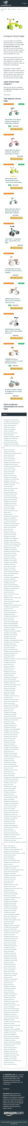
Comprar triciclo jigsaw (9, 431)
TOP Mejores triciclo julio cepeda (11, 1001)
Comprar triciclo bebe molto (10, 716)
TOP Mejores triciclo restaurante (11, 749)
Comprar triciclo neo (8, 599)
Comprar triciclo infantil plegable (11, 766)
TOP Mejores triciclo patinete (10, 581)
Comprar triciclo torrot (8, 768)
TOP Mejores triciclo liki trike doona (12, 862)
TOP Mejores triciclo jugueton (10, 993)
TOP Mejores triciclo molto (10, 877)
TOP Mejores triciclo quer (9, 668)
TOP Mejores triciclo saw (9, 582)
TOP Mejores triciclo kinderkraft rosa (12, 756)
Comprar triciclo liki (8, 514)
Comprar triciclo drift (8, 697)
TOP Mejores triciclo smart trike (11, 731)
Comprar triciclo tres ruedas (10, 566)
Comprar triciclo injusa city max (11, 488)
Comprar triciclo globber (9, 471)
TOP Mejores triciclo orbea (10, 964)
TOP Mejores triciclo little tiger (10, 549)
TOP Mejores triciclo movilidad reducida (13, 453)
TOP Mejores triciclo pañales (10, 1056)
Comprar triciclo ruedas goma (10, 908)
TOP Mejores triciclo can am (10, 440)
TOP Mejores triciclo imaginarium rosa (12, 544)
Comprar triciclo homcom (9, 823)
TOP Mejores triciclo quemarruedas (12, 834)
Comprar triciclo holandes (9, 629)
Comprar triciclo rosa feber (10, 855)
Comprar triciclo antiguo (9, 692)
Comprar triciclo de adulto (9, 688)
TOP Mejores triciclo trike (9, 899)
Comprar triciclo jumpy (9, 675)
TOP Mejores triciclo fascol (10, 610)
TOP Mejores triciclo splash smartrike (12, 919)
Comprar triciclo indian (9, 758)
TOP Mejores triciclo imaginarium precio (13, 605)
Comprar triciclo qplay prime (10, 955)
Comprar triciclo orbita (9, 490)
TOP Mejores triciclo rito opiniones (11, 695)
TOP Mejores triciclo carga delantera (12, 1029)
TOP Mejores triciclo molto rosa (11, 464)
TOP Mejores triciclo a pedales (11, 906)
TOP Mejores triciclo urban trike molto (12, 1060)
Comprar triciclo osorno (9, 751)
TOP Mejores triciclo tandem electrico (12, 684)
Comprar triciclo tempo (9, 793)
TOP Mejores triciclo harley (10, 638)
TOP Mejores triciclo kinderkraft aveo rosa (13, 849)
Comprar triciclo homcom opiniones (12, 586)
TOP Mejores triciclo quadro (10, 547)
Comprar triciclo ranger (9, 721)
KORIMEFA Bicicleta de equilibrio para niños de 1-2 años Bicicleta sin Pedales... (14, 361)
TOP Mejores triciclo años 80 (10, 555)
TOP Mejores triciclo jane (9, 614)
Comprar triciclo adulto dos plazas (11, 1008)
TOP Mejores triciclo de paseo (10, 805)
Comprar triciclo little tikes (9, 995)
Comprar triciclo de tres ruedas (11, 510)
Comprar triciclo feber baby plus (11, 625)
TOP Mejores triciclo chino (10, 981)
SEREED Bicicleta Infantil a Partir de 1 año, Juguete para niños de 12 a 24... (13, 300)
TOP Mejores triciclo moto (9, 660)
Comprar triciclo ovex (8, 882)
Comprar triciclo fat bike (9, 890)
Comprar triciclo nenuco (9, 656)
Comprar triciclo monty (9, 473)
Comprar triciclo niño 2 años (10, 806)
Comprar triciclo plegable (9, 508)
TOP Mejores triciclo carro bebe (11, 884)
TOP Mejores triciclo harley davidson (12, 1025)
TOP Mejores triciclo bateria (10, 762)
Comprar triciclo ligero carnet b (11, 734)
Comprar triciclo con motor (10, 886)
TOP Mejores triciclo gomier (10, 792)
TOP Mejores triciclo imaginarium (11, 538)
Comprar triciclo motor (9, 592)
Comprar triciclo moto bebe (10, 942)
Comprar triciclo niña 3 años (10, 475)
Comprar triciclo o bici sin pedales (11, 1010)
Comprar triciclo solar (8, 710)
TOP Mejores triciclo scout (10, 1040)
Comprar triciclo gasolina (9, 744)
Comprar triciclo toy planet (10, 788)
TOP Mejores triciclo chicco (10, 673)
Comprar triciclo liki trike (9, 740)
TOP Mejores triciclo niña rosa (10, 736)
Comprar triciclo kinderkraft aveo (11, 573)
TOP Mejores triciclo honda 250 (11, 779)
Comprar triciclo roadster (9, 808)
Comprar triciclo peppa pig (10, 429)
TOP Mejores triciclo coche (10, 636)
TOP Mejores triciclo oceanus (10, 501)
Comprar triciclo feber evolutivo (11, 442)
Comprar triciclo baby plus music (11, 781)
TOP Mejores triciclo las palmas (11, 677)
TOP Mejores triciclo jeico (9, 655)
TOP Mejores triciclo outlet (10, 742)
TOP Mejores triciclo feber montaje (11, 551)
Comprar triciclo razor (8, 771)
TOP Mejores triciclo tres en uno (11, 936)
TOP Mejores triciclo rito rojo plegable (12, 631)
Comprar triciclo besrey (9, 992)
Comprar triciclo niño (8, 608)
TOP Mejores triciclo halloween (11, 825)
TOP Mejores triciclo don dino (10, 945)
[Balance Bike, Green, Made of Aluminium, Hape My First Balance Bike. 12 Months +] (14, 112)
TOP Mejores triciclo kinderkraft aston (12, 1043)
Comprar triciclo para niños (10, 738)
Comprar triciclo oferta (9, 619)
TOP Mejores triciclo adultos (10, 975)
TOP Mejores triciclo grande (10, 532)
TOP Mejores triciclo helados (10, 477)
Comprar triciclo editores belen (11, 497)
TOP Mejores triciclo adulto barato (11, 732)
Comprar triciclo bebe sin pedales (11, 1018)
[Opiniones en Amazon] (14, 176)
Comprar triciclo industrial (9, 556)
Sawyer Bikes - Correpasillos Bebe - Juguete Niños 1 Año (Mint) (13, 240)
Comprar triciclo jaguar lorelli (10, 492)
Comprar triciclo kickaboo (9, 969)
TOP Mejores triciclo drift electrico (11, 588)
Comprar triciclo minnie (9, 999)
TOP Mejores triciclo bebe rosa (11, 438)
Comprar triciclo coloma (9, 1023)
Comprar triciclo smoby (9, 775)
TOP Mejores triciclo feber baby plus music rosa (14, 777)
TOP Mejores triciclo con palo (10, 795)
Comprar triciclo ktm (8, 486)
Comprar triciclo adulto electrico (11, 649)
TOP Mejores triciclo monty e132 (11, 827)
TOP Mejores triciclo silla (9, 484)
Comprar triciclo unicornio (9, 773)
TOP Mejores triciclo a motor (10, 782)
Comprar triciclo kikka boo (9, 458)
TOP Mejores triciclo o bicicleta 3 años (12, 597)
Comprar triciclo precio (9, 984)
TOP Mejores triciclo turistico (10, 903)
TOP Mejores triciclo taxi (9, 760)
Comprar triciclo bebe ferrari (10, 425)
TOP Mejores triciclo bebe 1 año (11, 699)
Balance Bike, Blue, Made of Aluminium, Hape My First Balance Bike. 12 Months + (12, 210)
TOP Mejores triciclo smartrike (10, 769)
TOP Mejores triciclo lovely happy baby (12, 875)
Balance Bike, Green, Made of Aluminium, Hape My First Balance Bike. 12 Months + (13, 121)
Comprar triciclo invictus (9, 618)
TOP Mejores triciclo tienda (10, 873)
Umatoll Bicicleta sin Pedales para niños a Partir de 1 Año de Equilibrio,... (13, 270)
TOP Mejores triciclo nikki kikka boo (12, 925)
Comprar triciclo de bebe (9, 647)
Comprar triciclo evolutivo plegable (11, 601)
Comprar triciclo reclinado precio (11, 423)
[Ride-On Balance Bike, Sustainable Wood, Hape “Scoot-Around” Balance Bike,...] (14, 170)
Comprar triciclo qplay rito (9, 845)
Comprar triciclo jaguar (9, 666)
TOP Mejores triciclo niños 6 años (11, 479)
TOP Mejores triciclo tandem (10, 714)
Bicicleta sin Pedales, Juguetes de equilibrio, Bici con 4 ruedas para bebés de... (13, 391)
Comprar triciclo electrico (9, 921)
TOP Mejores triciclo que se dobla (11, 1055)
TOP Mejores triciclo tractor (10, 662)
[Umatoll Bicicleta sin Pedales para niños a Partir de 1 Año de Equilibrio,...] (14, 261)
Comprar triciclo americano (10, 968)
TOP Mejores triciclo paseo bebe (11, 607)
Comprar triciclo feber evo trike (11, 797)
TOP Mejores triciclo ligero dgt (10, 519)
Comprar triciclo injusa (9, 1062)
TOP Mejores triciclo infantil (10, 840)
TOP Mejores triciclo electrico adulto (12, 462)
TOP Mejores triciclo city (9, 590)
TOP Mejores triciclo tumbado (10, 645)
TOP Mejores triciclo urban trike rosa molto (13, 1030)
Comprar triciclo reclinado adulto (11, 705)
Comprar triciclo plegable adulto (11, 621)
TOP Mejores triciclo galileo (10, 905)
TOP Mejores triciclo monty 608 (11, 706)
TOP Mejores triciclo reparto (10, 868)
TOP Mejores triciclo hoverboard (11, 803)
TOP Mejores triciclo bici (9, 1019)
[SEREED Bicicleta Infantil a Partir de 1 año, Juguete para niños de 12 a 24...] (14, 291)
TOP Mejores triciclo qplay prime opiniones (13, 640)
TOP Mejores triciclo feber (9, 912)
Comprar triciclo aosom (9, 881)
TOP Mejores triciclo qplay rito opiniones (13, 718)
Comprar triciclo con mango (10, 553)
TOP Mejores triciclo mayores (10, 745)
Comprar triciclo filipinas (9, 1006)
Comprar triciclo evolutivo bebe (11, 832)
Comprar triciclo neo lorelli (9, 966)
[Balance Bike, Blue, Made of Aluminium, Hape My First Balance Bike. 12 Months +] (14, 201)
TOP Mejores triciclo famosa (10, 503)
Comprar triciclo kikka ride (9, 579)
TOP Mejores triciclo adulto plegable (12, 729)
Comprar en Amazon (17, 129)
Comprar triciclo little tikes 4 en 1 (11, 653)
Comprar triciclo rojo (8, 982)
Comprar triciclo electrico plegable (11, 1036)
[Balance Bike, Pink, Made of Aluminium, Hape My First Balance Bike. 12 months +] (14, 142)
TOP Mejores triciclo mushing (10, 958)
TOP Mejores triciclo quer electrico (11, 1038)
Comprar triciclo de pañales (10, 534)
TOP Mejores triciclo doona (10, 671)
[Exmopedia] (6, 3)
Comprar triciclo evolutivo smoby (11, 594)
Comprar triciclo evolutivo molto (11, 938)
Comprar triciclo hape (8, 575)
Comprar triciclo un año (9, 1045)
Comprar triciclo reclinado (9, 568)
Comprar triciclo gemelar (9, 703)
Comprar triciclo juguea (9, 790)
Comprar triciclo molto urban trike (11, 851)
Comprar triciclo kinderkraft (10, 679)
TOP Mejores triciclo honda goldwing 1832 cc (14, 869)
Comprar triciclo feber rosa (10, 831)
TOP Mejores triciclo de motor (10, 960)
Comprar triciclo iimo (8, 603)
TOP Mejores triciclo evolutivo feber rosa (13, 888)
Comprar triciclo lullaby (9, 951)
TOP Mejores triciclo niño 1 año (11, 1051)
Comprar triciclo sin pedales (10, 918)
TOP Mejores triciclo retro (9, 947)
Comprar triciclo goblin (9, 856)
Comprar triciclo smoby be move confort (13, 838)
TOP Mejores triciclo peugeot (10, 560)
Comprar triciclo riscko (9, 664)
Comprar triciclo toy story (9, 460)
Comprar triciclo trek (8, 864)
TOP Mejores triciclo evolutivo (10, 755)
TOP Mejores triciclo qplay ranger (11, 927)
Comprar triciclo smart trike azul (11, 812)
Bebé (9, 9)
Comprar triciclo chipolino (9, 427)
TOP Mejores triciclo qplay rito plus (11, 482)
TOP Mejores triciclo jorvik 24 (10, 892)
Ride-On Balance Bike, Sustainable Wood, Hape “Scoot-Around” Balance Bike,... (14, 180)
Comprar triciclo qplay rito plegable (11, 914)
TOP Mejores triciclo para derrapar (11, 542)
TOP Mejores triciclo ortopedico (11, 901)
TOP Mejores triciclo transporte (11, 616)
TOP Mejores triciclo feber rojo (10, 814)
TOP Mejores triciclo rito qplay (10, 634)
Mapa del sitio (14, 1123)
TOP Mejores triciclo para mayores (11, 436)
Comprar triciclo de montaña (10, 1064)
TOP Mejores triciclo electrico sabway (12, 930)
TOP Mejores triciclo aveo (9, 682)
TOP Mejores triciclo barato (10, 988)
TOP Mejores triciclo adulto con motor (12, 816)
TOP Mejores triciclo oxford (10, 1032)
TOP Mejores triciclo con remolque (11, 642)
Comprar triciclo (7, 512)
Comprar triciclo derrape (9, 971)
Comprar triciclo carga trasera (10, 499)
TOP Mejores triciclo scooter (10, 940)
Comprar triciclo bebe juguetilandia (11, 681)
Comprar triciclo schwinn (9, 934)
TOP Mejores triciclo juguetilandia (11, 577)
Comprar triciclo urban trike (10, 764)
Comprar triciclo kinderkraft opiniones (12, 897)
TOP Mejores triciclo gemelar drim (11, 866)
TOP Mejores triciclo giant (9, 690)
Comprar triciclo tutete (9, 962)
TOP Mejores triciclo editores (10, 540)
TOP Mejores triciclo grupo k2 (10, 753)
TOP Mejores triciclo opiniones (10, 562)
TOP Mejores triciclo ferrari (10, 644)
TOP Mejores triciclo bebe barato (11, 419)
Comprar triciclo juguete (9, 799)
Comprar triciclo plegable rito (10, 1034)
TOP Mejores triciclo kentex (10, 953)
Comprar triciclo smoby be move (11, 1012)
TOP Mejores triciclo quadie (10, 712)
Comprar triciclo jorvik (8, 829)
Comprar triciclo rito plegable (10, 949)
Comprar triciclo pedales (9, 451)
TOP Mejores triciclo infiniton (10, 632)
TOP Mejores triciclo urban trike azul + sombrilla (14, 853)
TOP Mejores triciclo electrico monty (12, 421)
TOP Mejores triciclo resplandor (11, 818)
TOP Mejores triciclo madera (10, 1058)
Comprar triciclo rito (8, 977)
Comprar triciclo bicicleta (9, 468)
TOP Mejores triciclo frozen (10, 895)
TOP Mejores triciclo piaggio (10, 786)
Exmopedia (3, 9)
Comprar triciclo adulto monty (10, 916)
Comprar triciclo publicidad (10, 518)
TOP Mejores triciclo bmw (9, 564)
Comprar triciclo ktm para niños (11, 701)
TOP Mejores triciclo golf (9, 693)
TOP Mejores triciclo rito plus (10, 956)
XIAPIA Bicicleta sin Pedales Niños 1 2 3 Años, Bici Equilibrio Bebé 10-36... (13, 331)
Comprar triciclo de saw (9, 449)
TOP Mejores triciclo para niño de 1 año (13, 627)
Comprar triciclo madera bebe (10, 432)
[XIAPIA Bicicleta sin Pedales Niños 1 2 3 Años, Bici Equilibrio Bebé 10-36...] (14, 321)
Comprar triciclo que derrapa (10, 1047)
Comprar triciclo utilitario (9, 507)
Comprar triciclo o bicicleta (10, 469)
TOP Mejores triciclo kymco (10, 481)
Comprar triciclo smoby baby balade (12, 860)
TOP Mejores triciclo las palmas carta (12, 466)
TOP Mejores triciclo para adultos (11, 444)
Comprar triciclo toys (8, 529)
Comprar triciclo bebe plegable (11, 623)
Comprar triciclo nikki (8, 784)
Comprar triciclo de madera (10, 686)
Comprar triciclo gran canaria (10, 612)
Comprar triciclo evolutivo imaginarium (12, 1042)
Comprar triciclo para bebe (10, 943)
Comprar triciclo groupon (9, 858)
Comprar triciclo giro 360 (9, 455)
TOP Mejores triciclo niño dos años (11, 523)
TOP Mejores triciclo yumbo (10, 910)
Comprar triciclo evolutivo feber (11, 525)
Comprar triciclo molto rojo (10, 879)
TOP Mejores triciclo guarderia (10, 979)
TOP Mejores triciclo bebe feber (11, 801)
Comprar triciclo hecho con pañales (12, 545)
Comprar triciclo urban (9, 990)
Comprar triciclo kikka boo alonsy (11, 810)
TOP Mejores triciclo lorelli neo (10, 1053)
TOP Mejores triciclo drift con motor (12, 1005)
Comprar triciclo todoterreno (10, 847)
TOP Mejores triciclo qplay (10, 536)
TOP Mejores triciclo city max (10, 505)
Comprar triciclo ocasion (9, 708)
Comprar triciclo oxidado (9, 819)
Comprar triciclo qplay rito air (10, 725)
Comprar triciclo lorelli (8, 531)
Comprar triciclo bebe (8, 923)
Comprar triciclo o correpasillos (11, 973)
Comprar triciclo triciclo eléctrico (11, 893)
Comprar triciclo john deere (10, 495)
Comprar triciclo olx (8, 595)
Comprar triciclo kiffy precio (10, 521)
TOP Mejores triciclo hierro (10, 723)
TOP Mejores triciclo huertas (10, 558)
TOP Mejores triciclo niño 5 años (11, 516)
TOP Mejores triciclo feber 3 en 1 (11, 1016)
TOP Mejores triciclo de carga (10, 494)
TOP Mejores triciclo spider (10, 727)
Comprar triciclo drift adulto (10, 527)
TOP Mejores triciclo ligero (10, 986)
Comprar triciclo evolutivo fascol (11, 871)
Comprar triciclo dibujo (9, 434)
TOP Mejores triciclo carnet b (10, 1014)
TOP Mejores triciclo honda (10, 569)
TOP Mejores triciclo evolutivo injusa (12, 1021)
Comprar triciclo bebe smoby (10, 929)
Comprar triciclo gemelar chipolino (11, 571)
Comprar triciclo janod (9, 669)
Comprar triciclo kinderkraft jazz (11, 584)
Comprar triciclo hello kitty (9, 1049)
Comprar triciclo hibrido (9, 457)
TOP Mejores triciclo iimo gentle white (12, 651)
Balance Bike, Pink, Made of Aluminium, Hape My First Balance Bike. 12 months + (12, 151)
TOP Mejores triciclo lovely (10, 836)
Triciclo (14, 9)
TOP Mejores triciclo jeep (9, 821)
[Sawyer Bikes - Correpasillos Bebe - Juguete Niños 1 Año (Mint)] (14, 231)
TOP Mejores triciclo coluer (10, 997)
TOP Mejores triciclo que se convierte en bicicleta (15, 658)
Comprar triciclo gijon (8, 1027)
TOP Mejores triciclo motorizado (11, 719)
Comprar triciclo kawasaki (9, 1003)
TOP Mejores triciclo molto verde (11, 932)
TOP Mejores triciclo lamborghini (11, 747)
